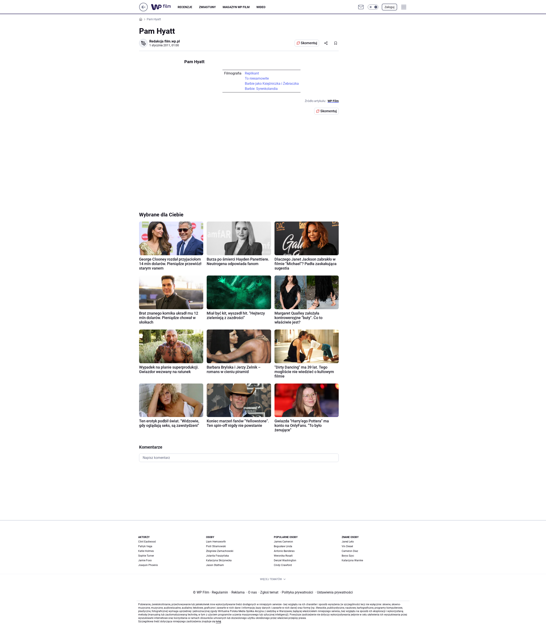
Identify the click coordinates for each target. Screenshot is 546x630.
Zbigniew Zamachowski (219, 551)
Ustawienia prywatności (334, 592)
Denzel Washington (285, 560)
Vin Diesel (347, 546)
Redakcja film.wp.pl (164, 41)
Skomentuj (309, 43)
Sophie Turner (146, 555)
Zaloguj (389, 7)
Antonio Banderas (284, 551)
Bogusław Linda (283, 546)
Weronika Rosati (283, 555)
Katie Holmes (146, 551)
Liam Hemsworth (216, 541)
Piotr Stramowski (216, 546)
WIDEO (261, 7)
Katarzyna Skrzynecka (219, 560)
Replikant (252, 73)
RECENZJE (185, 7)
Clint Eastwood (147, 541)
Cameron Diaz (350, 551)
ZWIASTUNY (207, 7)
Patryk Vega (145, 546)
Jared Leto (348, 541)
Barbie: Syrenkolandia (261, 89)
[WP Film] (164, 7)
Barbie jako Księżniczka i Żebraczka (272, 84)
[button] (373, 7)
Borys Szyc (348, 555)
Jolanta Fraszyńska (217, 555)
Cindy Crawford (283, 565)
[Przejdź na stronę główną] (143, 10)
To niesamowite (257, 78)
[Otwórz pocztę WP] (360, 7)
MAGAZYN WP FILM (236, 7)
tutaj (218, 621)
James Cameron (283, 541)
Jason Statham (215, 565)
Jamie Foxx (145, 560)
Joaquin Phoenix (148, 565)
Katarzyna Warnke (352, 560)
